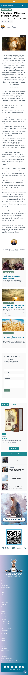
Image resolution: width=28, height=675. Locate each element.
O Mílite (3, 646)
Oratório (3, 590)
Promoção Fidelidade (6, 628)
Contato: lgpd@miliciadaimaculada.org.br (10, 660)
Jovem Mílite (4, 648)
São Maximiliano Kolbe (6, 609)
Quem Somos (4, 583)
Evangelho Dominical (6, 9)
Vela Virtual (3, 613)
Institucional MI (4, 585)
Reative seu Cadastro (6, 626)
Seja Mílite (3, 619)
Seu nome (6, 367)
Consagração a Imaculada (7, 606)
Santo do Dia (4, 604)
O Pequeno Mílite (5, 650)
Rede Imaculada (4, 636)
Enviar (7, 390)
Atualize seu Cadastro (6, 623)
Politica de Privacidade (6, 658)
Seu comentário (7, 378)
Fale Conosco (4, 656)
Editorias (3, 638)
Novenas (3, 611)
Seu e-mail (6, 372)
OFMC (2, 594)
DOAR (14, 1)
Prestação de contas (5, 587)
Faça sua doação (5, 621)
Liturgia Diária (4, 602)
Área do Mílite (4, 630)
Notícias (3, 640)
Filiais (2, 592)
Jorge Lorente (14, 246)
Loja (2, 596)
